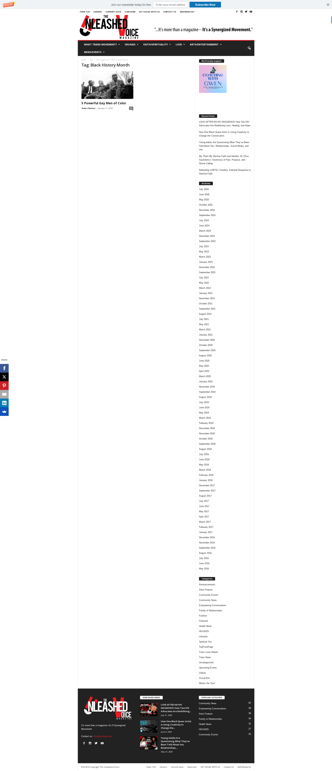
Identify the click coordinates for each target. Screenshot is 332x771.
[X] (4, 377)
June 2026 (204, 194)
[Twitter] (246, 12)
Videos (202, 673)
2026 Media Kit (187, 11)
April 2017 (204, 516)
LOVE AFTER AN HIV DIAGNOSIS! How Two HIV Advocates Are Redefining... (176, 708)
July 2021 (204, 319)
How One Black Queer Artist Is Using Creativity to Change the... (176, 724)
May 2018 (204, 464)
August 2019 (205, 397)
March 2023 (205, 256)
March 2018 (205, 470)
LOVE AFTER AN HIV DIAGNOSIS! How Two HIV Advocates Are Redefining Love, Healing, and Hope (224, 124)
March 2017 (205, 522)
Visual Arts (204, 678)
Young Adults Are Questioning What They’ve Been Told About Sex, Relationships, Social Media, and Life (224, 146)
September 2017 (207, 490)
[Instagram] (241, 12)
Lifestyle (203, 636)
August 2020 (205, 355)
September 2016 (207, 548)
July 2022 (204, 277)
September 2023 (207, 241)
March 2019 (205, 418)
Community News (208, 600)
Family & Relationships (210, 610)
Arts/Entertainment (204, 44)
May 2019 (204, 412)
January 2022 (206, 293)
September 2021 (207, 308)
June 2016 (204, 563)
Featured (203, 621)
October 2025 (206, 205)
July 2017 (204, 501)
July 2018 (204, 454)
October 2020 (206, 345)
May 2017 (204, 511)
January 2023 (206, 262)
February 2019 (206, 423)
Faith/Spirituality (155, 44)
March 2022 (205, 288)
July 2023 (204, 246)
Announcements (207, 584)
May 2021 (204, 324)
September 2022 (207, 272)
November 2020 (207, 340)
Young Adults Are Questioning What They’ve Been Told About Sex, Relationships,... (175, 742)
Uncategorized (206, 662)
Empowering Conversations (212, 605)
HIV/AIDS (130, 44)
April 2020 (204, 371)
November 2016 (207, 542)
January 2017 (206, 532)
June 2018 (204, 459)
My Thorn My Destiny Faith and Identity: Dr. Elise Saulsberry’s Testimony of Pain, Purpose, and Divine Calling (224, 160)
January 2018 (206, 480)
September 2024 (207, 215)
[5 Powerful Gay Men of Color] (107, 85)
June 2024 (204, 225)
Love (179, 44)
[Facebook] (237, 12)
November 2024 (207, 210)
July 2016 (204, 558)
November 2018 (207, 433)
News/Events (93, 52)
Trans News (205, 657)
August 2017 (205, 496)
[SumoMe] (4, 411)
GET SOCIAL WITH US (149, 11)
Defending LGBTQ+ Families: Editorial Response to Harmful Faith (225, 172)
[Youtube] (251, 12)
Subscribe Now (205, 5)
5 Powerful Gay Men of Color (103, 103)
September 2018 (207, 444)
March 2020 (205, 376)
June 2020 (204, 360)
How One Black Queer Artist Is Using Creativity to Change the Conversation (224, 134)
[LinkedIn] (4, 403)
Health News (205, 626)
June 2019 (204, 407)
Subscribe (130, 11)
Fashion (203, 615)
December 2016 (207, 537)
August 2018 (205, 449)
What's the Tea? (207, 683)
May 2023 (204, 251)
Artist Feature (206, 589)
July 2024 (204, 220)
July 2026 (204, 189)
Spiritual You (205, 641)
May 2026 (204, 199)
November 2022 (207, 267)
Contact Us (169, 11)
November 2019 (207, 386)
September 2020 (207, 350)
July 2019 (204, 402)
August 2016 (205, 553)
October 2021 (206, 303)
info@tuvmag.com (103, 736)
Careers (97, 11)
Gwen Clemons (88, 108)
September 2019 (207, 392)
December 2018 (207, 428)
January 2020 (206, 381)
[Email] (4, 394)
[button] (166, 4)
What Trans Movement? (100, 44)
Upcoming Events (208, 667)
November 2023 (207, 236)
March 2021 (205, 329)
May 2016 (204, 568)
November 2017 (207, 485)
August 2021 (205, 314)
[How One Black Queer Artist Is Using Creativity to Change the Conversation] (148, 726)
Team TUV (85, 11)
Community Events (208, 595)
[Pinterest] (4, 385)
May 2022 (204, 282)
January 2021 (206, 334)
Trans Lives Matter (208, 652)
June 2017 (204, 506)
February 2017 (206, 527)
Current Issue (113, 11)
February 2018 (206, 475)
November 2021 (207, 298)
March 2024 (205, 231)
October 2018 (206, 438)
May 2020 (204, 366)
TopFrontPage (206, 647)
